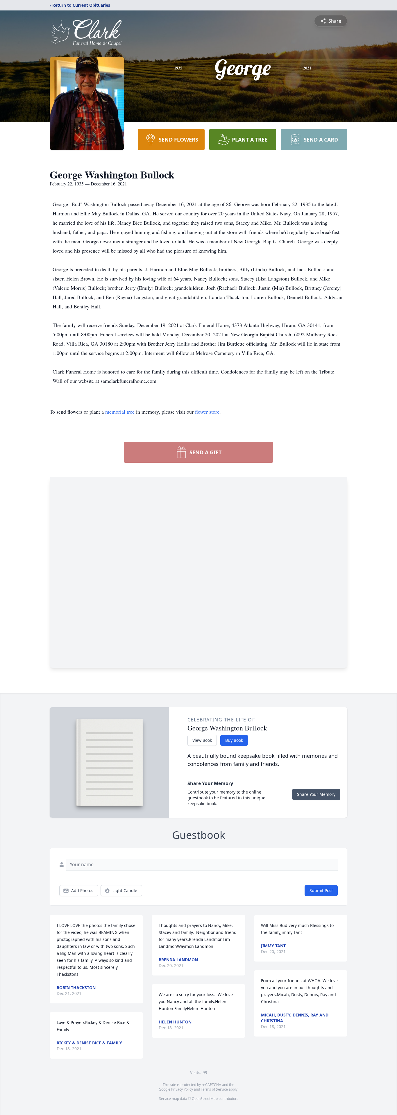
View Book (202, 740)
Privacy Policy (182, 1089)
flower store (207, 411)
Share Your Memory (316, 794)
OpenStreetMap (205, 1098)
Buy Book (234, 740)
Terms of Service (214, 1089)
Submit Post (321, 890)
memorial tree (120, 411)
